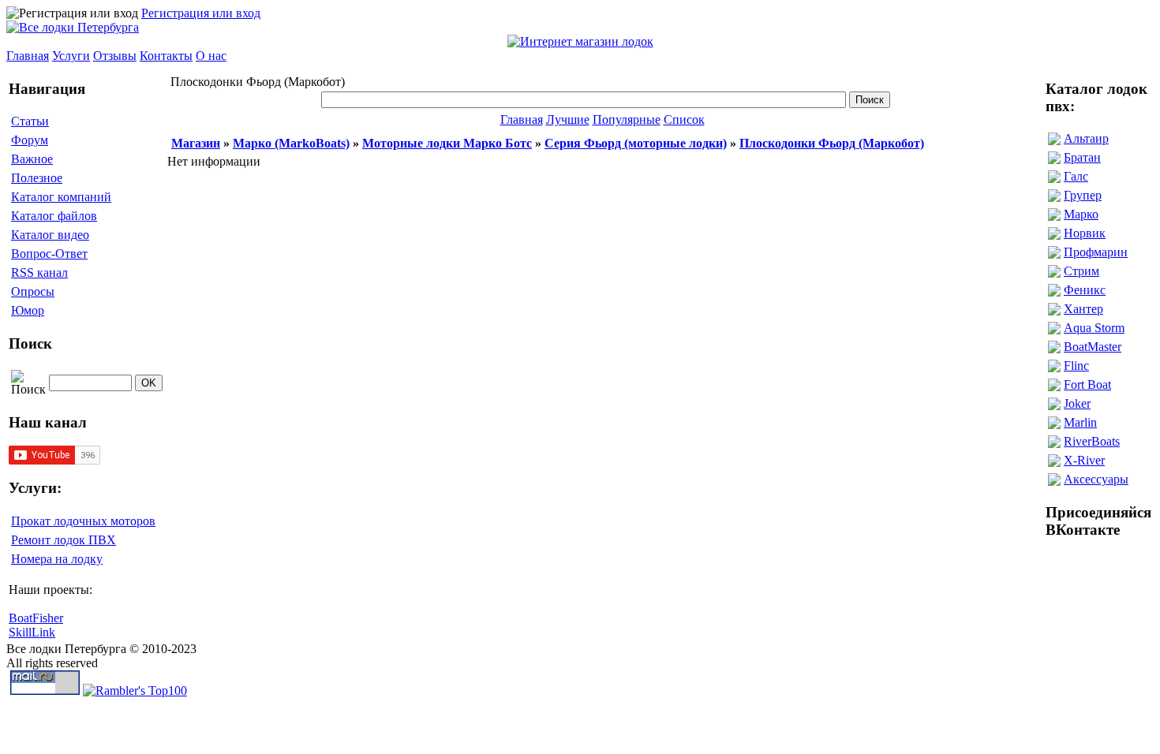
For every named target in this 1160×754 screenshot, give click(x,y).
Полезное (36, 178)
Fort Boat (1087, 384)
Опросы (32, 291)
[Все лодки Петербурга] (72, 27)
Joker (1077, 403)
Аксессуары (1096, 479)
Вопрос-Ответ (49, 253)
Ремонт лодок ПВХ (63, 540)
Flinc (1076, 365)
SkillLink (32, 632)
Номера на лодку (57, 559)
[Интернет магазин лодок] (580, 41)
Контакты (166, 55)
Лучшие (567, 119)
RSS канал (39, 272)
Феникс (1085, 290)
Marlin (1080, 422)
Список (684, 119)
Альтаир (1086, 138)
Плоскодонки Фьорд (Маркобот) (831, 143)
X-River (1084, 460)
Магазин (195, 143)
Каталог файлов (54, 215)
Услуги (71, 55)
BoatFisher (36, 618)
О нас (211, 55)
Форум (29, 140)
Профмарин (1096, 252)
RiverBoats (1092, 441)
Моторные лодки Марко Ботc (447, 143)
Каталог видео (50, 234)
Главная (27, 55)
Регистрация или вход (200, 13)
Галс (1076, 176)
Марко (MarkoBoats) (291, 143)
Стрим (1081, 271)
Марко (1081, 214)
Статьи (30, 121)
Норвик (1085, 233)
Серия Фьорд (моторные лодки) (635, 143)
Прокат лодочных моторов (83, 521)
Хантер (1083, 308)
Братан (1082, 157)
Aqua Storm (1094, 327)
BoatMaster (1092, 346)
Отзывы (115, 55)
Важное (32, 159)
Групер (1083, 195)
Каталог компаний (61, 196)
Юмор (27, 310)
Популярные (626, 119)
